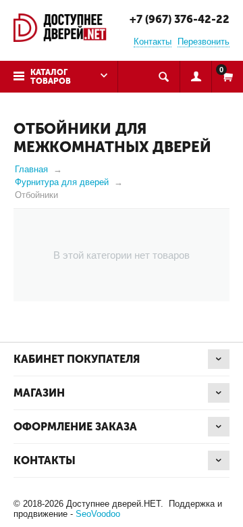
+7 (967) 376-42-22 (180, 19)
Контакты (152, 41)
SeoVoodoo (98, 514)
